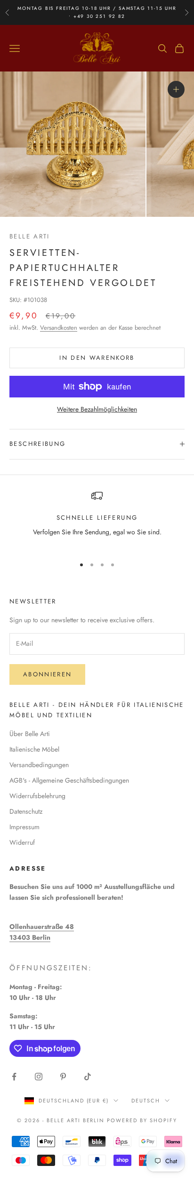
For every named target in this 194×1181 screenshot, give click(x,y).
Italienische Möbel (34, 749)
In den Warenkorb (96, 357)
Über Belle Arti (29, 733)
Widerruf (22, 842)
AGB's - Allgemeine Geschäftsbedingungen (69, 780)
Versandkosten (58, 327)
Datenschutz (25, 811)
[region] (97, 519)
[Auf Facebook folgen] (14, 1076)
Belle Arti (29, 236)
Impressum (24, 827)
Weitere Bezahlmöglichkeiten (97, 409)
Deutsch (145, 1100)
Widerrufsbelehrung (37, 796)
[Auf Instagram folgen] (38, 1076)
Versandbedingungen (39, 764)
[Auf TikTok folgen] (87, 1076)
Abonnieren (47, 674)
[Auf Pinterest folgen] (63, 1076)
